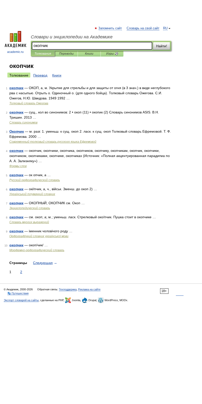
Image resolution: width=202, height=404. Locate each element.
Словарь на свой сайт (143, 28)
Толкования (42, 53)
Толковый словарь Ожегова (28, 103)
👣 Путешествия (18, 293)
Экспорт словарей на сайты (21, 300)
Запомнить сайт (110, 28)
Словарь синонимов (23, 122)
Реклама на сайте (89, 289)
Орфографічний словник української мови (38, 236)
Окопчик (16, 131)
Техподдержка (68, 289)
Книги (89, 53)
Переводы (66, 53)
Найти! (161, 46)
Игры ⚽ (112, 53)
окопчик (16, 88)
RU (165, 28)
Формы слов (18, 166)
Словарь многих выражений (29, 222)
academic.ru (15, 52)
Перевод (40, 75)
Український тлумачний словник (32, 194)
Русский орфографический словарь (34, 180)
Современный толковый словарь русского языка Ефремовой (52, 141)
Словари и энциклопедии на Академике (72, 36)
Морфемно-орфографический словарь (36, 250)
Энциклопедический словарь (29, 208)
